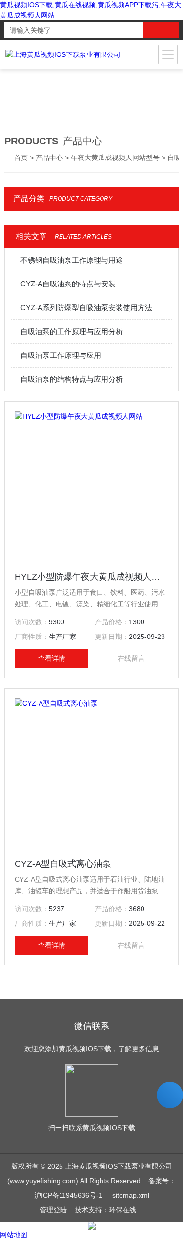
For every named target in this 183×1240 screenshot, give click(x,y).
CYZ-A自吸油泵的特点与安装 (68, 284)
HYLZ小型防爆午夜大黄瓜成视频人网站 (91, 577)
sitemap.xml (130, 1195)
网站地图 (13, 1235)
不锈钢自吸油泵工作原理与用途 (71, 260)
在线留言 (131, 658)
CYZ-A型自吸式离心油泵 (63, 863)
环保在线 (122, 1210)
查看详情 (51, 658)
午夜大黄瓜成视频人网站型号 (115, 157)
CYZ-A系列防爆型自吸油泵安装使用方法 (86, 307)
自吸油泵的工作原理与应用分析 (71, 331)
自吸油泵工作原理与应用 (60, 355)
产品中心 (49, 157)
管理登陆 (53, 1210)
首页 (21, 157)
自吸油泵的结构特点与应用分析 (71, 379)
